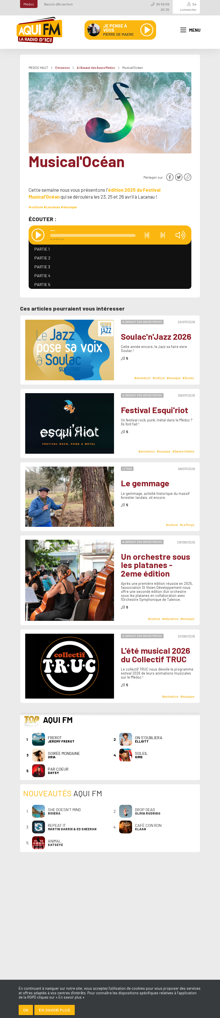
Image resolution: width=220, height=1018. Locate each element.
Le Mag (127, 468)
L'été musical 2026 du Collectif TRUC (155, 654)
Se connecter (188, 6)
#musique (69, 207)
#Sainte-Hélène (183, 451)
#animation (142, 378)
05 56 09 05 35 (162, 6)
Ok (25, 1009)
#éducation (170, 619)
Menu (195, 30)
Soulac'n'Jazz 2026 (156, 336)
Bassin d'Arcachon (58, 4)
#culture (36, 207)
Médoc (28, 4)
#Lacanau (52, 207)
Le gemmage (145, 483)
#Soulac (188, 378)
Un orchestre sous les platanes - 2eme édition (155, 564)
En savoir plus (54, 1009)
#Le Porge (187, 525)
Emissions (62, 67)
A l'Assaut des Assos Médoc (96, 67)
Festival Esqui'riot (154, 410)
